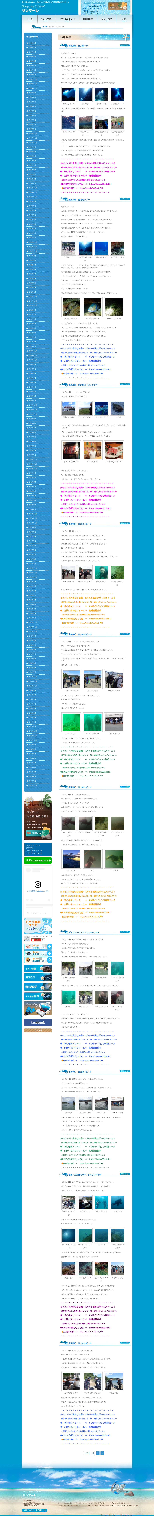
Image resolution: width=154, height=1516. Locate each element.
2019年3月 (32, 446)
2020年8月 (32, 369)
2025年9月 (32, 93)
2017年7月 (32, 536)
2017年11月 (33, 518)
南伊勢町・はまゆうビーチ (80, 524)
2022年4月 (32, 278)
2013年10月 (33, 740)
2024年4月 (32, 170)
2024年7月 (32, 156)
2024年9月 (32, 147)
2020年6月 (32, 378)
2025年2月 (32, 124)
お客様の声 (89, 1505)
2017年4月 (32, 550)
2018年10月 (33, 468)
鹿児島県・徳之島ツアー (79, 46)
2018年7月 (32, 482)
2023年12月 (33, 188)
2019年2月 (32, 450)
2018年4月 (32, 496)
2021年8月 (32, 314)
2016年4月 (32, 604)
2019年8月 (32, 423)
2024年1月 (32, 183)
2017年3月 (32, 554)
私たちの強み (68, 1503)
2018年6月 (32, 486)
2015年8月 (32, 640)
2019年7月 (32, 428)
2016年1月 (32, 618)
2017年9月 (32, 527)
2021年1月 (32, 346)
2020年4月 (32, 387)
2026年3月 (32, 65)
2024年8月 (32, 151)
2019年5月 (32, 437)
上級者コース (125, 1503)
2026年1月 (32, 75)
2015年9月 (32, 636)
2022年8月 (32, 260)
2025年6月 (32, 106)
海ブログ (81, 1505)
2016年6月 (32, 595)
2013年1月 (32, 781)
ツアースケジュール (80, 1503)
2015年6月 (32, 649)
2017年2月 (32, 559)
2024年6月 (32, 160)
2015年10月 (33, 631)
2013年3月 (32, 772)
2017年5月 (32, 545)
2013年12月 (33, 731)
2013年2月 (32, 776)
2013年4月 (32, 767)
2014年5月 (32, 708)
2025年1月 (32, 129)
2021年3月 (32, 337)
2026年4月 (32, 61)
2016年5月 (32, 600)
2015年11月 (33, 627)
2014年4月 (32, 713)
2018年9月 (32, 473)
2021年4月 (32, 333)
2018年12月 (33, 459)
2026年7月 (32, 47)
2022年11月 (33, 247)
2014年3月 (32, 717)
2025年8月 (32, 97)
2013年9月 (32, 745)
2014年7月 (32, 699)
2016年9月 (32, 582)
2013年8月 (32, 749)
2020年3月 (32, 391)
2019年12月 (33, 405)
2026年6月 (32, 52)
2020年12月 (33, 351)
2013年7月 (32, 754)
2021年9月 (32, 310)
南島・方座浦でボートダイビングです (85, 1175)
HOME (45, 26)
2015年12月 (33, 622)
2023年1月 (32, 237)
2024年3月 (32, 174)
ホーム (60, 1503)
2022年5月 (32, 274)
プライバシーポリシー (123, 1505)
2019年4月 (32, 441)
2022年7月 (32, 265)
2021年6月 (32, 324)
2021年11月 (33, 301)
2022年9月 (32, 256)
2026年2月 (32, 70)
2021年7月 (32, 319)
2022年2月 (32, 287)
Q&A (96, 1505)
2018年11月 (33, 464)
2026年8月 (32, 43)
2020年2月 (32, 396)
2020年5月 (32, 382)
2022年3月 (32, 283)
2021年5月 (32, 328)
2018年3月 (32, 500)
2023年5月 (32, 219)
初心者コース (104, 1503)
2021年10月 (33, 305)
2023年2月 (32, 233)
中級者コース (114, 1503)
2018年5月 (32, 491)
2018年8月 (32, 477)
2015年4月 (32, 659)
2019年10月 (33, 414)
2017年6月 (32, 541)
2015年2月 (32, 668)
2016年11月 (33, 572)
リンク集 (135, 1505)
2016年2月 (32, 613)
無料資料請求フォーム (107, 1505)
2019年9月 (32, 419)
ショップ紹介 (93, 1503)
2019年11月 (33, 410)
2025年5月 (32, 111)
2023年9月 (32, 201)
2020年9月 (32, 364)
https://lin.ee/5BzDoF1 (99, 184)
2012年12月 (33, 785)
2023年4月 (32, 224)
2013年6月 (32, 758)
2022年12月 (33, 242)
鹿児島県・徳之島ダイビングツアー (84, 385)
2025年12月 (33, 79)
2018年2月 (32, 505)
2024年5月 (32, 165)
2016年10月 (33, 577)
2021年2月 (32, 342)
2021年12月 (33, 296)
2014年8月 (32, 695)
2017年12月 (33, 514)
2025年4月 (32, 115)
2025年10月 (33, 88)
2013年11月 (33, 736)
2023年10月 (33, 197)
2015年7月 (32, 645)
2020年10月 (33, 360)
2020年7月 (32, 373)
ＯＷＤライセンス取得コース (102, 171)
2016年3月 (32, 609)
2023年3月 (32, 228)
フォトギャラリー (63, 1505)
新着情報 (74, 1505)
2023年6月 (32, 215)
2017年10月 (33, 523)
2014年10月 (33, 686)
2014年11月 (33, 681)
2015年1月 (32, 672)
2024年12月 (33, 133)
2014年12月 (33, 677)
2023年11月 (33, 192)
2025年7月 (32, 102)
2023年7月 (32, 210)
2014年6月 (32, 704)
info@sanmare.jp (37, 827)
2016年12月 (33, 568)
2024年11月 (33, 138)
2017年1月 (32, 563)
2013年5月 (32, 763)
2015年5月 (32, 654)
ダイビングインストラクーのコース (84, 932)
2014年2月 (32, 722)
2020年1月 (32, 400)
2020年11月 (33, 355)
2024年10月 (33, 142)
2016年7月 (32, 591)
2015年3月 (32, 663)
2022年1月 (32, 292)
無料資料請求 (95, 175)
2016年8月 (32, 586)
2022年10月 (33, 251)
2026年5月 (32, 56)
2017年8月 (32, 532)
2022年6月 (32, 269)
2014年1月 (32, 726)
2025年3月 (32, 120)
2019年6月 (32, 432)
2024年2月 (32, 179)
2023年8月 (32, 206)
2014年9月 (32, 690)
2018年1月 (32, 509)
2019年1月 (32, 455)
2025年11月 (33, 84)
